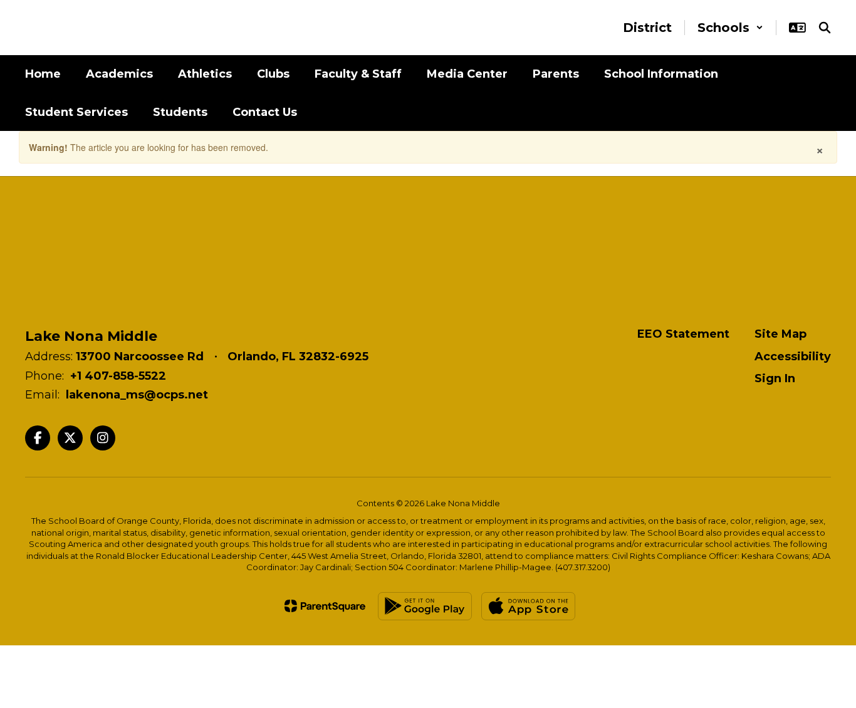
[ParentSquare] (324, 605)
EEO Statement (683, 334)
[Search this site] (824, 27)
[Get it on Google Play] (425, 606)
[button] (730, 27)
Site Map (780, 334)
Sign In (774, 378)
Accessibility (792, 356)
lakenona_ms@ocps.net (137, 395)
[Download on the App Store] (528, 606)
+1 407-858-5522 (118, 376)
